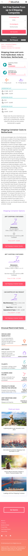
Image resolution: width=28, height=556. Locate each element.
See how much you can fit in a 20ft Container (14, 235)
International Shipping (11, 44)
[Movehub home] (14, 2)
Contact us (3, 522)
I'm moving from (14, 17)
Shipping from (12, 63)
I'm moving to (14, 24)
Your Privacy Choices (6, 529)
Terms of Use (4, 531)
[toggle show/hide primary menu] (26, 1)
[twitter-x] (6, 536)
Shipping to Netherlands (7, 46)
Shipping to (12, 71)
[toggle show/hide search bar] (1, 1)
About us (3, 520)
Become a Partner (5, 525)
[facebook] (1, 536)
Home (2, 44)
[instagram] (10, 536)
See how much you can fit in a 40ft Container (14, 273)
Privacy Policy (4, 527)
